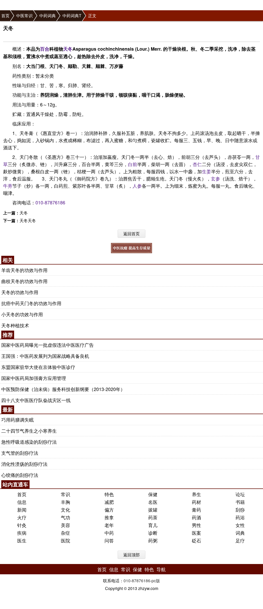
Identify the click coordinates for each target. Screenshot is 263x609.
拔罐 (152, 509)
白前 (132, 164)
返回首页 (131, 234)
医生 (21, 540)
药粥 (152, 540)
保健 (152, 494)
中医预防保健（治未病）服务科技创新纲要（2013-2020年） (63, 389)
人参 (137, 185)
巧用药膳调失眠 (17, 419)
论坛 (240, 494)
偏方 (109, 509)
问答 (109, 540)
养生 (196, 494)
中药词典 (47, 16)
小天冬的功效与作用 (22, 314)
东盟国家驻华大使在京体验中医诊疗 (38, 366)
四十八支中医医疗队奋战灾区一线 (36, 400)
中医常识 (24, 16)
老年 (109, 525)
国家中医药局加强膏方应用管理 (33, 378)
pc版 (156, 581)
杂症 (65, 532)
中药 (109, 532)
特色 (109, 494)
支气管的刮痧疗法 (19, 452)
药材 (196, 501)
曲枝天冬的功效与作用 (24, 281)
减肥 (109, 501)
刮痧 (240, 509)
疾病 (21, 532)
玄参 (215, 178)
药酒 (196, 517)
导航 (161, 569)
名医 (152, 501)
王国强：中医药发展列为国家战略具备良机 (45, 355)
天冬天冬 (28, 220)
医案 (196, 532)
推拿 (109, 517)
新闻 (21, 509)
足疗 (240, 540)
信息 (21, 501)
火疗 (21, 517)
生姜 (206, 171)
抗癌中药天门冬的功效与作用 (31, 303)
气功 (65, 517)
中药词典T (71, 16)
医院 (65, 540)
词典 (240, 532)
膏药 (196, 509)
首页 (5, 16)
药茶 (152, 517)
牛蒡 (7, 185)
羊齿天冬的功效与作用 (24, 270)
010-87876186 (50, 202)
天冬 (67, 49)
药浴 (240, 517)
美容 (65, 525)
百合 (44, 49)
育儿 (152, 525)
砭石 (196, 540)
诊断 (152, 532)
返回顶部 (131, 555)
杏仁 (197, 164)
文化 (65, 509)
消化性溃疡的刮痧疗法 (24, 463)
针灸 (21, 525)
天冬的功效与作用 (19, 292)
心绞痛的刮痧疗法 (19, 474)
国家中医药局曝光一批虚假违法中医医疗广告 (47, 344)
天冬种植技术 (15, 325)
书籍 (240, 501)
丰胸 (65, 501)
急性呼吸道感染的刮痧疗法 (29, 441)
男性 (196, 525)
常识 (65, 494)
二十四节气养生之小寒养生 (29, 430)
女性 (240, 525)
